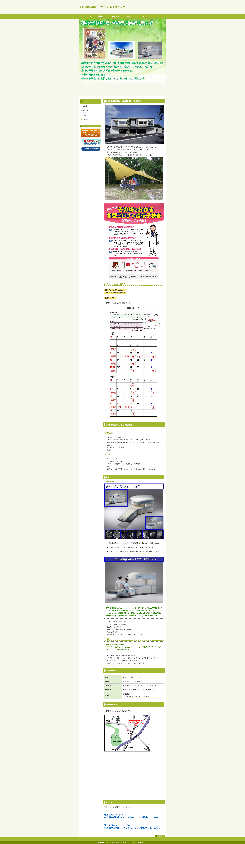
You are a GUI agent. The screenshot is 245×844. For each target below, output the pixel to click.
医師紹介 (130, 16)
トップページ (86, 16)
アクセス (144, 16)
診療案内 (101, 16)
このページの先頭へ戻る (160, 836)
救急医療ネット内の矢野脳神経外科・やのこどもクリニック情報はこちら (91, 133)
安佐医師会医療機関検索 (91, 148)
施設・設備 (115, 16)
